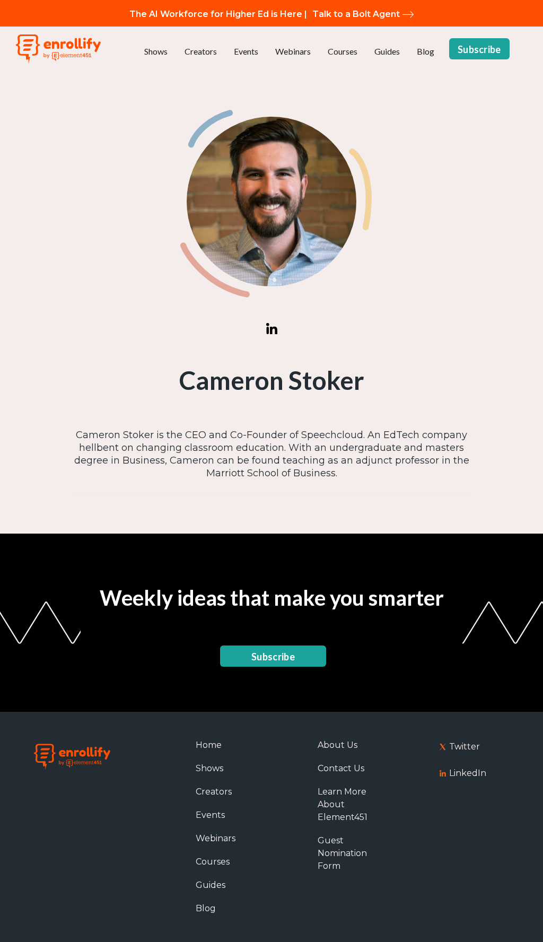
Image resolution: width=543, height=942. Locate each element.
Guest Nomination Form (342, 853)
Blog (425, 51)
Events (246, 51)
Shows (156, 51)
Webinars (293, 51)
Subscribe (479, 49)
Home (209, 745)
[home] (58, 49)
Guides (387, 51)
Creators (201, 51)
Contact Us (341, 768)
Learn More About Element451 (342, 804)
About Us (337, 745)
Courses (342, 51)
